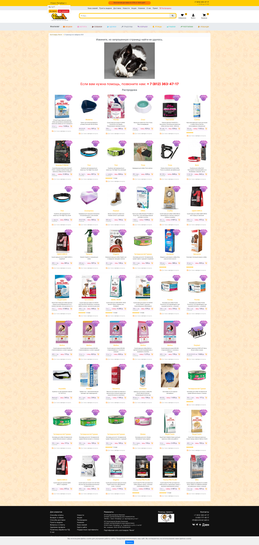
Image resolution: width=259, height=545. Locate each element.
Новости (126, 8)
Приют (155, 8)
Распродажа (166, 8)
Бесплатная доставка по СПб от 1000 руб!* (129, 3)
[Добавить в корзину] (71, 126)
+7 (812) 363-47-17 (201, 515)
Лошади (205, 27)
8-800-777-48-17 (202, 518)
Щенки (113, 27)
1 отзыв (115, 178)
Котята (83, 27)
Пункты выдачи (105, 8)
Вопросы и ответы (57, 525)
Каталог (55, 27)
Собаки (98, 27)
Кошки (69, 27)
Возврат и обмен (57, 518)
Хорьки (144, 27)
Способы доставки (57, 520)
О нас (149, 8)
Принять (129, 542)
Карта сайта (82, 527)
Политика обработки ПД (60, 530)
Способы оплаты (57, 515)
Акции (133, 8)
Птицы (158, 27)
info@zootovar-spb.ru (200, 520)
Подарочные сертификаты (87, 530)
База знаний (93, 8)
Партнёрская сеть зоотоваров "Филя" (119, 530)
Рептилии (188, 27)
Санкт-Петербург (58, 3)
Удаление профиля (57, 527)
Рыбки (172, 27)
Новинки (141, 8)
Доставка (117, 8)
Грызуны (128, 27)
